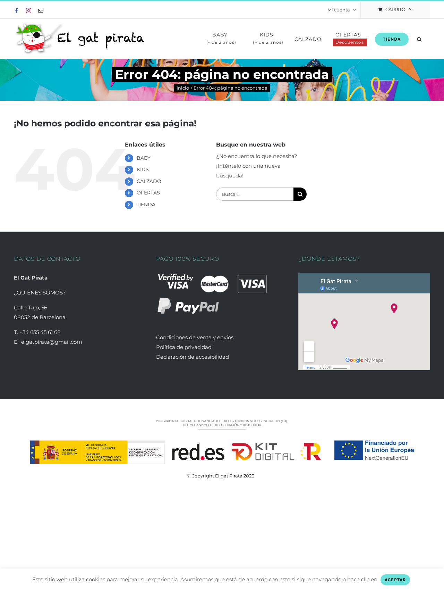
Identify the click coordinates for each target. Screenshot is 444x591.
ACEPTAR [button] (395, 579)
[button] (419, 39)
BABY (144, 158)
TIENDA (146, 204)
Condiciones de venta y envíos (195, 337)
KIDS (143, 169)
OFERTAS (148, 193)
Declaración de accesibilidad (192, 356)
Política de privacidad (184, 347)
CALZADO (149, 181)
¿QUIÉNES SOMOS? (40, 292)
